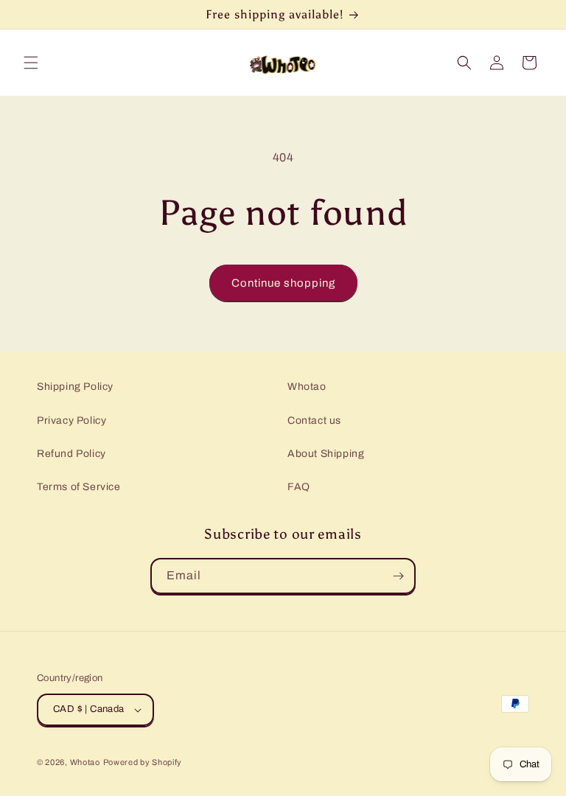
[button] (31, 62)
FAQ (298, 486)
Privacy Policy (71, 420)
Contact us (314, 420)
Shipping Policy (75, 386)
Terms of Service (79, 486)
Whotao (306, 386)
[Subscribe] (398, 576)
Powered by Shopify (143, 762)
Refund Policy (71, 453)
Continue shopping (283, 283)
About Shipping (325, 453)
